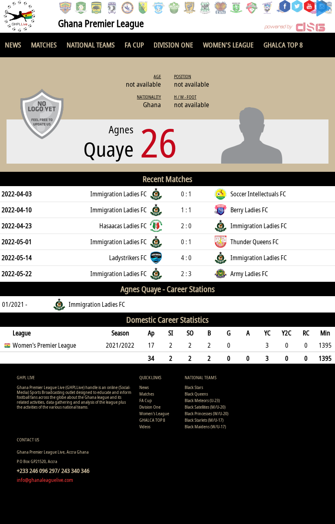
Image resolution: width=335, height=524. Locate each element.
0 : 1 (186, 193)
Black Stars (194, 387)
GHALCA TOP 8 (283, 44)
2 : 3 (186, 273)
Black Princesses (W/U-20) (206, 413)
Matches (44, 44)
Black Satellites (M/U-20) (205, 407)
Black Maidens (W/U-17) (205, 426)
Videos (144, 426)
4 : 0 (186, 257)
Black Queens (196, 394)
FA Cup (134, 44)
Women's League (228, 44)
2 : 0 (186, 225)
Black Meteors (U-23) (202, 400)
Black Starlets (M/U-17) (204, 420)
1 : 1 (186, 209)
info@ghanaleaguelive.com (45, 480)
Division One (173, 44)
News (13, 44)
